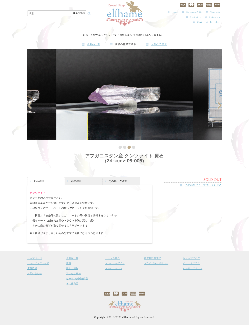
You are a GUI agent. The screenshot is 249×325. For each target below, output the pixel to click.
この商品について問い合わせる (203, 185)
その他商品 (72, 283)
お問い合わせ (34, 273)
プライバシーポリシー (156, 263)
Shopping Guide (194, 12)
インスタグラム (191, 263)
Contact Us (195, 17)
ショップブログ (191, 258)
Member (215, 22)
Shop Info (215, 12)
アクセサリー (73, 273)
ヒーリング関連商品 (77, 278)
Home (175, 12)
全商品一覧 (93, 44)
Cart (199, 22)
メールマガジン (113, 268)
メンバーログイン (114, 263)
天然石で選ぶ (159, 44)
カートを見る (112, 258)
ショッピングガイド (38, 263)
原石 (68, 263)
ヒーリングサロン (192, 268)
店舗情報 (32, 268)
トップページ (34, 258)
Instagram (214, 17)
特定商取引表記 (152, 258)
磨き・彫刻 (72, 268)
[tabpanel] (124, 94)
